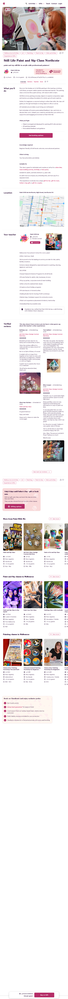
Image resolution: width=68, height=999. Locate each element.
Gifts (41, 3)
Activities (32, 3)
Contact (54, 3)
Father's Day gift (24, 183)
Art (23, 53)
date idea (59, 167)
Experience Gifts (10, 56)
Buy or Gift (44, 995)
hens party (45, 169)
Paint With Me (15, 70)
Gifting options (14, 506)
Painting (30, 53)
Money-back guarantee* (15, 707)
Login (60, 3)
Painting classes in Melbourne (16, 634)
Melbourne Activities (11, 53)
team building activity (26, 169)
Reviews (29, 81)
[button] (43, 241)
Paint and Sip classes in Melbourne (18, 577)
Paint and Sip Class (25, 406)
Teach (48, 3)
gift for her (47, 180)
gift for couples (37, 183)
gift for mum (55, 180)
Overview (23, 81)
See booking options (36, 135)
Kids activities (51, 53)
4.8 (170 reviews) (27, 993)
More (41, 81)
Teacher (36, 81)
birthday (37, 169)
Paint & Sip (39, 53)
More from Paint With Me (14, 519)
